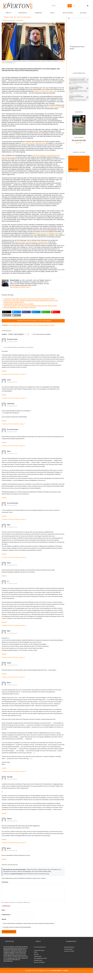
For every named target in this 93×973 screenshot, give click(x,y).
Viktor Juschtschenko (38, 325)
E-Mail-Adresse (6, 914)
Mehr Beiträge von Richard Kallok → (20, 287)
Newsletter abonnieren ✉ (39, 947)
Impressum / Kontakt (69, 951)
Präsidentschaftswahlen (14, 325)
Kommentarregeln (68, 949)
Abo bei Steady (56, 970)
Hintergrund (22, 12)
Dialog (52, 12)
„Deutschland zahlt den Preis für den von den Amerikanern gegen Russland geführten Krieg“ (30, 305)
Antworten (4, 370)
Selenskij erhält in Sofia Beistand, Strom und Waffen (18, 304)
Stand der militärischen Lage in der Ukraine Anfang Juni (19, 307)
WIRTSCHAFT (37, 956)
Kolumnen (83, 12)
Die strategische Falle (79, 140)
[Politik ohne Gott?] (79, 162)
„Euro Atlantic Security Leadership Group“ (34, 143)
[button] (6, 312)
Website (4, 919)
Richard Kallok (12, 20)
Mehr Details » (78, 143)
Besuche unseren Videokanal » (76, 171)
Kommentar (38, 12)
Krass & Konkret (68, 12)
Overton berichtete (55, 107)
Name (4, 910)
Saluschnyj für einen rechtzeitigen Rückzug (47, 233)
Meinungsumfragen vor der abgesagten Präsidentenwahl (31, 242)
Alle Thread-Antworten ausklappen (42, 334)
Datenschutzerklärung (69, 947)
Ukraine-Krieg (29, 325)
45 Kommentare (19, 20)
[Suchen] (70, 5)
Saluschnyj (23, 325)
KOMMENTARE (38, 960)
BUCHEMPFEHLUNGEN (40, 958)
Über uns (8, 12)
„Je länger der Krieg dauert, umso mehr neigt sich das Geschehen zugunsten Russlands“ (29, 299)
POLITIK (36, 954)
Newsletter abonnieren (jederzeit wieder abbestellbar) (17, 927)
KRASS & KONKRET (39, 962)
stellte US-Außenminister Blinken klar (45, 91)
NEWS (35, 952)
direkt (66, 970)
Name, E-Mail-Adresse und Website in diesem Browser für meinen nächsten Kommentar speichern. (29, 923)
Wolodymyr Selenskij (49, 325)
